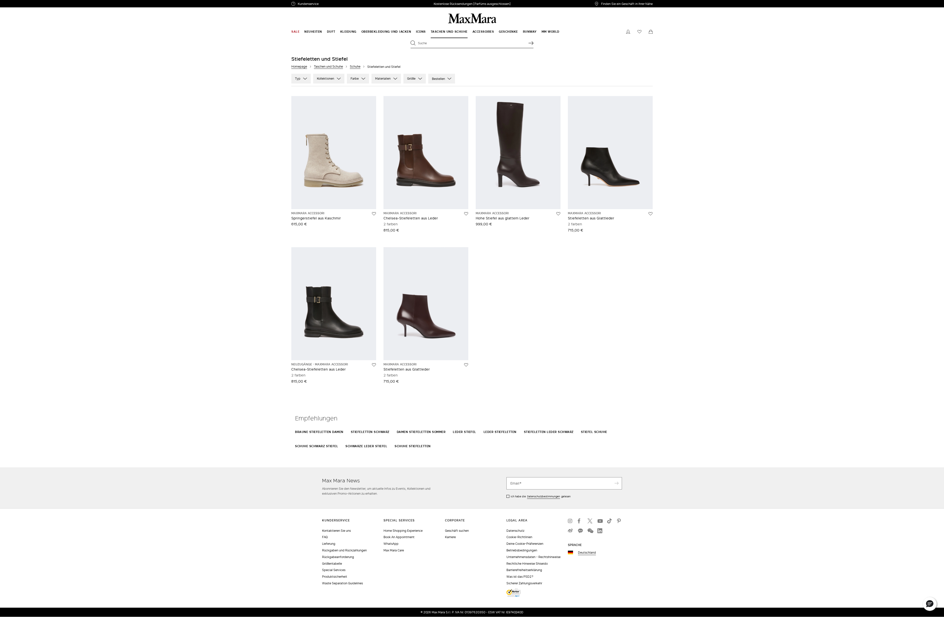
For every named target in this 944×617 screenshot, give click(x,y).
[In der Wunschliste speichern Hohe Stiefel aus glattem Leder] (558, 214)
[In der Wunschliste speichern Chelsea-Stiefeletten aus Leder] (466, 214)
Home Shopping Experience (403, 531)
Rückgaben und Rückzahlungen (344, 550)
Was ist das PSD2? (519, 576)
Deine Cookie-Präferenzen (524, 544)
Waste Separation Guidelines (342, 583)
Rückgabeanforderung (338, 557)
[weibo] (570, 530)
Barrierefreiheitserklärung (524, 570)
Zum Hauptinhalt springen (22, 2)
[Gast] (628, 31)
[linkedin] (599, 530)
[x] (590, 520)
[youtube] (599, 520)
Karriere (450, 537)
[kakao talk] (580, 530)
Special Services (333, 570)
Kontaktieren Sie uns (336, 531)
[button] (930, 604)
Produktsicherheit (334, 576)
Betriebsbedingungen (521, 550)
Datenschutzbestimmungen (543, 496)
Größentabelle (332, 563)
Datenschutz (515, 531)
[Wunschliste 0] (639, 31)
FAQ (325, 537)
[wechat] (590, 530)
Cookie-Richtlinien (519, 537)
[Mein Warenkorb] (651, 31)
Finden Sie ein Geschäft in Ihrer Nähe (627, 3)
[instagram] (570, 520)
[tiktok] (609, 520)
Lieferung (328, 544)
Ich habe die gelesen (541, 496)
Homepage (299, 66)
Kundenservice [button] (331, 4)
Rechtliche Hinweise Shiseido (527, 563)
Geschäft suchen (457, 531)
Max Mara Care (394, 550)
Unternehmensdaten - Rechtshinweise (533, 557)
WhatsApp (391, 544)
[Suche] (531, 43)
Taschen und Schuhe (328, 66)
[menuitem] (295, 31)
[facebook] (580, 520)
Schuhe (355, 66)
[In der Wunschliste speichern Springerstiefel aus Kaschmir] (374, 214)
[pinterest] (619, 520)
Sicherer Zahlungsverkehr (524, 583)
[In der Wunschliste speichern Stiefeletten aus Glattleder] (650, 214)
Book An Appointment (399, 537)
